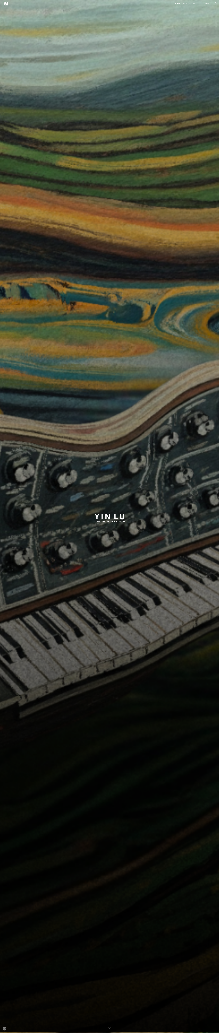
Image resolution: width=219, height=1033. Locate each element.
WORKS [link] (186, 3)
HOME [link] (177, 3)
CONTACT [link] (207, 3)
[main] (109, 516)
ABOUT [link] (196, 3)
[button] (216, 4)
